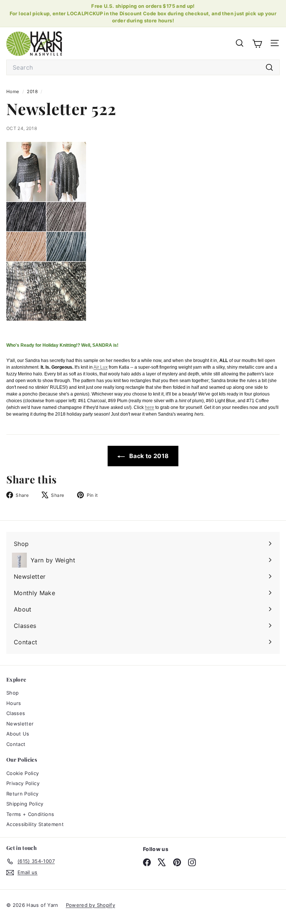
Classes (15, 713)
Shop (12, 693)
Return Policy (22, 794)
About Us (17, 734)
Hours (13, 703)
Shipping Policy (24, 804)
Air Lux (100, 367)
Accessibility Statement (35, 824)
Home (13, 91)
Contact (15, 744)
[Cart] (257, 43)
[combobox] (143, 67)
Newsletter (20, 724)
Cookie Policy (22, 773)
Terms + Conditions (30, 814)
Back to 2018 (148, 456)
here (149, 407)
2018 (32, 91)
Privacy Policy (22, 783)
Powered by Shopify (90, 905)
